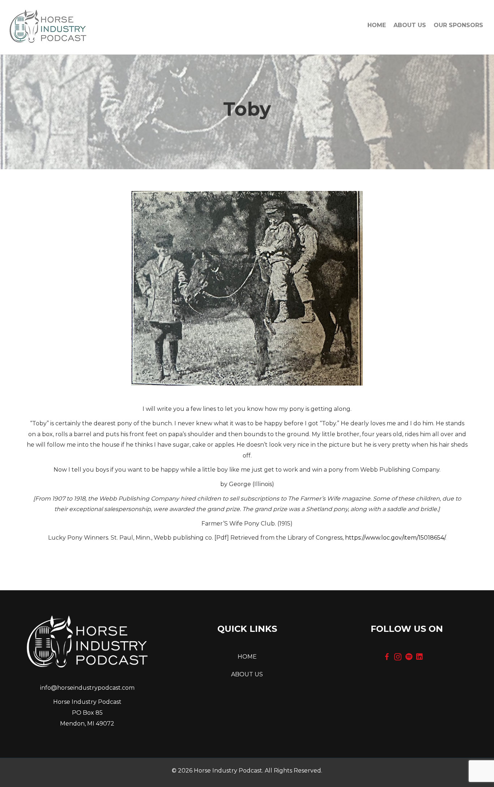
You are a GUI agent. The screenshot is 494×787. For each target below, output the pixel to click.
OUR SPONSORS (458, 25)
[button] (387, 656)
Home (376, 25)
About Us (409, 25)
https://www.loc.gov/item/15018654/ (395, 537)
